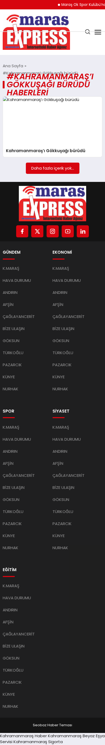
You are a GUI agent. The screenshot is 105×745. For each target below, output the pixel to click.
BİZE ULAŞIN (13, 328)
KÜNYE (9, 377)
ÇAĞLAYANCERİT (19, 316)
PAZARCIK (12, 365)
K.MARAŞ (11, 268)
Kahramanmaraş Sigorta (38, 741)
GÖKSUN (11, 340)
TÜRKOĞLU (13, 352)
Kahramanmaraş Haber (23, 736)
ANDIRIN (10, 292)
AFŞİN (8, 304)
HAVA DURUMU (17, 280)
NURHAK (10, 389)
